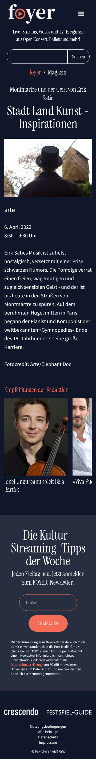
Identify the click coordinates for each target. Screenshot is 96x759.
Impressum (48, 742)
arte (9, 209)
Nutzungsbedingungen (48, 726)
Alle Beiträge (48, 731)
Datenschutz (48, 737)
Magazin (57, 72)
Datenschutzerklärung (27, 664)
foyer (35, 72)
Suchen (78, 56)
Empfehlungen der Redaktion (36, 390)
